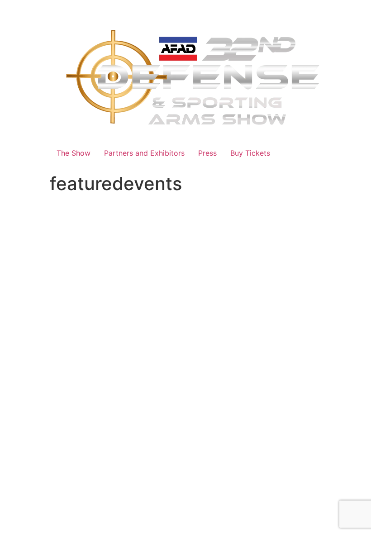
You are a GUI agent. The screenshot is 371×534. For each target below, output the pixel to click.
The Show (73, 152)
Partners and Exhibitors (144, 152)
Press (207, 152)
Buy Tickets (250, 152)
